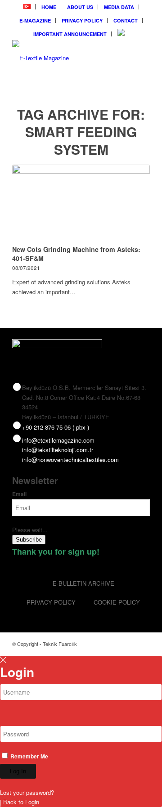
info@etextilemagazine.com (58, 440)
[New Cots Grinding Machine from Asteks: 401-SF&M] (81, 203)
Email (19, 494)
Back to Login (21, 802)
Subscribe (29, 539)
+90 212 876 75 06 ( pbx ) (55, 427)
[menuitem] (27, 6)
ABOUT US (80, 7)
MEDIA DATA (119, 7)
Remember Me (28, 756)
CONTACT (125, 20)
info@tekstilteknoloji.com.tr (57, 449)
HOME (48, 7)
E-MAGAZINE (35, 20)
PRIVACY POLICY (82, 20)
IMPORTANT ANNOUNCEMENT (70, 34)
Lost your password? (27, 792)
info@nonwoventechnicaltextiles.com (70, 459)
